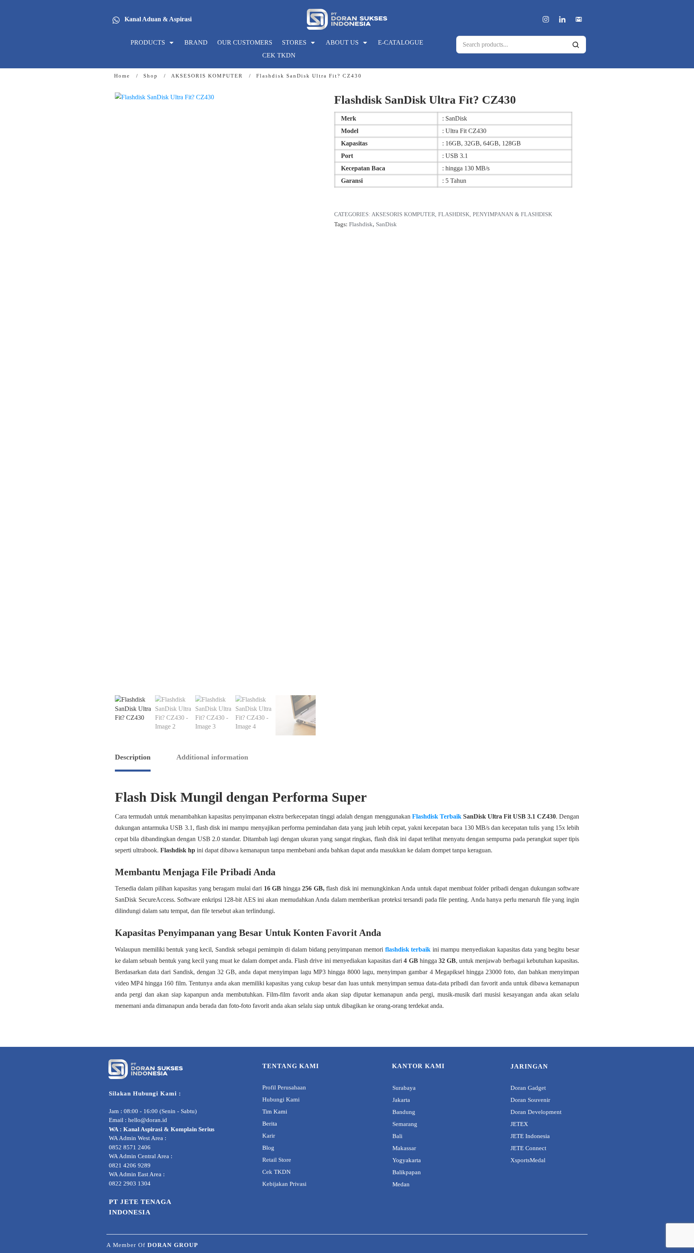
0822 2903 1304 (130, 1183)
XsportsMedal (527, 1160)
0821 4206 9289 (130, 1165)
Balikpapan (406, 1172)
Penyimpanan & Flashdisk (512, 214)
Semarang (404, 1124)
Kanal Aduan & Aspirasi (158, 19)
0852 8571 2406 (130, 1147)
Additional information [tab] (212, 757)
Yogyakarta (406, 1160)
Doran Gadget (528, 1088)
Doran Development (535, 1112)
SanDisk (386, 224)
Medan (401, 1184)
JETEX (519, 1124)
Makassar (404, 1148)
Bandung (403, 1112)
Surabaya (404, 1088)
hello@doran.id (147, 1120)
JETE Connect (528, 1148)
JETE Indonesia (530, 1136)
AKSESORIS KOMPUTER (403, 214)
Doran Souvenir (530, 1100)
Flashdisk (453, 214)
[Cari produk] (575, 44)
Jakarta (401, 1100)
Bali (397, 1136)
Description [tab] (133, 757)
